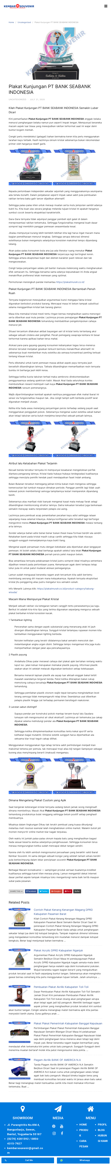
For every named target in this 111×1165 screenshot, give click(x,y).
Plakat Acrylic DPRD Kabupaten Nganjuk (58, 950)
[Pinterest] (53, 1126)
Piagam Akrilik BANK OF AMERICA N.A (57, 1059)
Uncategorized (24, 22)
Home (11, 22)
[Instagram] (54, 1133)
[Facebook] (62, 1133)
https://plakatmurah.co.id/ (70, 282)
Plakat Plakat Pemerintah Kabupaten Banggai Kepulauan (68, 1023)
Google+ (57, 891)
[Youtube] (61, 1126)
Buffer (77, 891)
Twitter (44, 891)
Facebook (31, 891)
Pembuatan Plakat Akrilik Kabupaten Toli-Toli (61, 986)
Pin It (68, 891)
